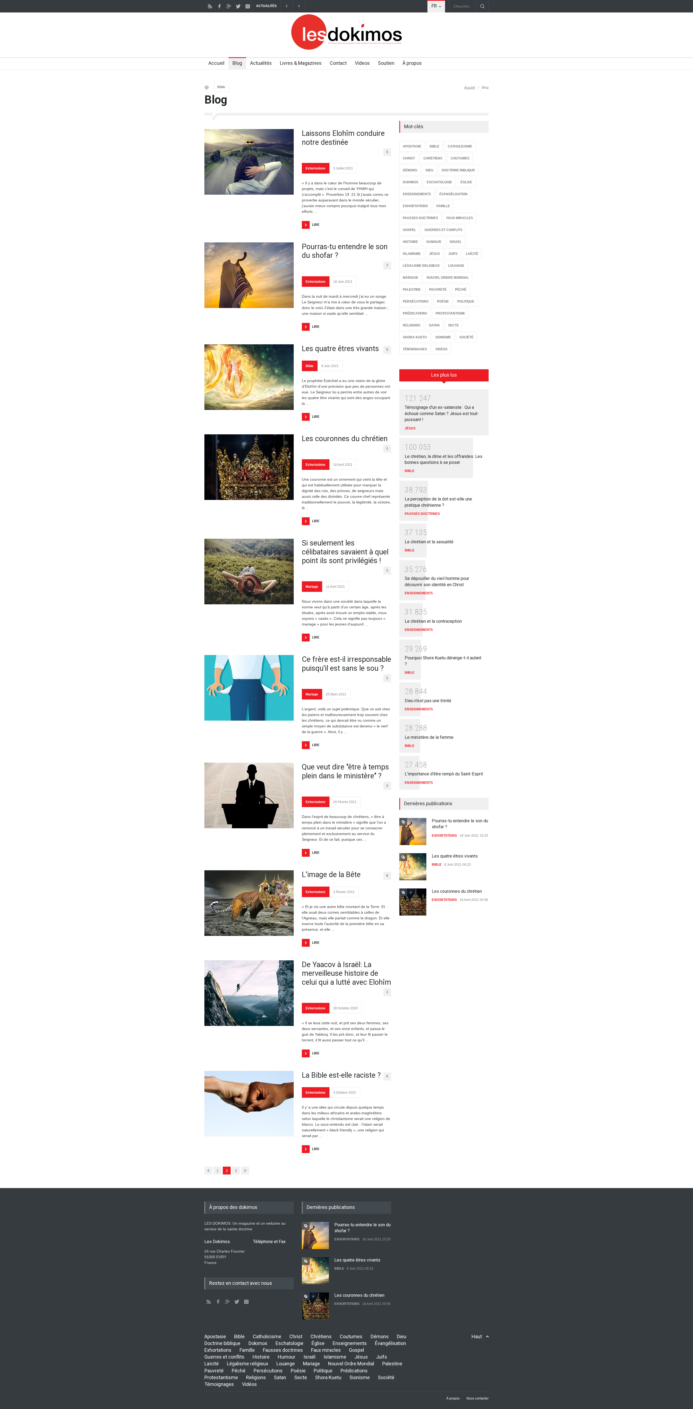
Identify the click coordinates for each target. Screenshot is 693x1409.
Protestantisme (221, 1377)
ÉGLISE (466, 182)
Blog (237, 63)
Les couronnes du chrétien (345, 438)
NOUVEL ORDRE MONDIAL (448, 278)
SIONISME (443, 337)
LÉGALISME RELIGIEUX (421, 266)
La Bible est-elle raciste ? (341, 1075)
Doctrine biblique (222, 1343)
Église (318, 1343)
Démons (380, 1336)
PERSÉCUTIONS (416, 301)
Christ (295, 1336)
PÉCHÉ (460, 289)
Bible (221, 87)
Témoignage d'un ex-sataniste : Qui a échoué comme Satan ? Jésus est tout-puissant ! (442, 413)
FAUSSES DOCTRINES (420, 218)
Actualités (261, 63)
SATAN (434, 325)
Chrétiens (321, 1336)
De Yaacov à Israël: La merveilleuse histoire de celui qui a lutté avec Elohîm (346, 973)
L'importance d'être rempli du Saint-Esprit (444, 773)
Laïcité (211, 1363)
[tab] (444, 377)
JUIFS (452, 254)
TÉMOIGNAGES (415, 349)
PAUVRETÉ (438, 289)
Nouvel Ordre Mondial (351, 1363)
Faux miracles (326, 1350)
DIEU (429, 170)
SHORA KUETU (415, 337)
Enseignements (350, 1343)
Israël (309, 1357)
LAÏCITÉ (472, 254)
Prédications (354, 1370)
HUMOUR (433, 242)
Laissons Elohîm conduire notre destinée (343, 137)
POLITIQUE (465, 301)
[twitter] (238, 6)
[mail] (248, 6)
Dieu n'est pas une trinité (428, 700)
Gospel (356, 1350)
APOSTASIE (412, 146)
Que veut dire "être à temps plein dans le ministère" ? (345, 771)
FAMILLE (443, 206)
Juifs (381, 1357)
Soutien (386, 63)
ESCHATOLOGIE (439, 182)
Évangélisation (390, 1343)
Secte (300, 1377)
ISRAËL (456, 242)
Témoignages (219, 1384)
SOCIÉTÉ (466, 337)
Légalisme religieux (247, 1363)
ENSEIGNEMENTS (417, 194)
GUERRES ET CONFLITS (443, 230)
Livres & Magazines (301, 63)
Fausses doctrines (283, 1350)
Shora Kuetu (328, 1377)
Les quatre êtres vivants (340, 348)
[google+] (229, 6)
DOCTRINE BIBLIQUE (458, 170)
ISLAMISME (412, 254)
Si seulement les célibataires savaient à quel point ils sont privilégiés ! (345, 552)
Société (386, 1377)
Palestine (392, 1363)
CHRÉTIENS (432, 158)
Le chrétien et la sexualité (429, 541)
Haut (477, 1336)
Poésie (298, 1370)
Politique (323, 1370)
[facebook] (219, 6)
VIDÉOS (441, 349)
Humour (286, 1357)
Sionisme (359, 1377)
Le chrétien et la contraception (433, 621)
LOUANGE (456, 266)
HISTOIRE (410, 242)
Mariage (312, 587)
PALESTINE (412, 289)
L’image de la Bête (331, 874)
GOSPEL (409, 230)
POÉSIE (443, 301)
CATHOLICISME (460, 146)
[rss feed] (210, 6)
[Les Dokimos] (346, 48)
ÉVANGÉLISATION (453, 194)
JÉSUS (434, 254)
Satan (280, 1377)
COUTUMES (460, 158)
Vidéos (249, 1384)
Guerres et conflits (224, 1357)
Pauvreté (214, 1370)
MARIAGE (410, 278)
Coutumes (351, 1336)
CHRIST (409, 158)
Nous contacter (477, 1398)
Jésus (361, 1357)
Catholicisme (267, 1336)
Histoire (261, 1357)
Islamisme (334, 1357)
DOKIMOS (410, 182)
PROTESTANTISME (450, 313)
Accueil (216, 63)
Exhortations (315, 168)
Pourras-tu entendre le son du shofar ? (345, 251)
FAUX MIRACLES (459, 218)
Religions (256, 1377)
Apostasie (215, 1336)
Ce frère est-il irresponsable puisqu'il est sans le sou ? (346, 663)
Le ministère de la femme (429, 737)
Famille (247, 1350)
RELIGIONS (411, 325)
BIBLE (434, 146)
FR (434, 6)
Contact (338, 63)
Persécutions (268, 1370)
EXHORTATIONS (415, 206)
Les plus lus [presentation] (444, 375)
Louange (285, 1363)
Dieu (401, 1336)
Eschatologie (289, 1343)
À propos (412, 63)
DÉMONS (410, 170)
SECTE (453, 325)
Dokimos (258, 1343)
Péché (239, 1370)
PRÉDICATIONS (415, 313)
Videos (362, 63)
